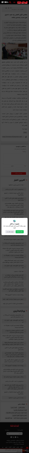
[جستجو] (10, 2)
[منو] (14, 2)
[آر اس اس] (8, 2)
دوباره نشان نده (10, 231)
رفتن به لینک (19, 232)
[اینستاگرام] (6, 2)
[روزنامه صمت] (22, 2)
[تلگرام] (2, 2)
